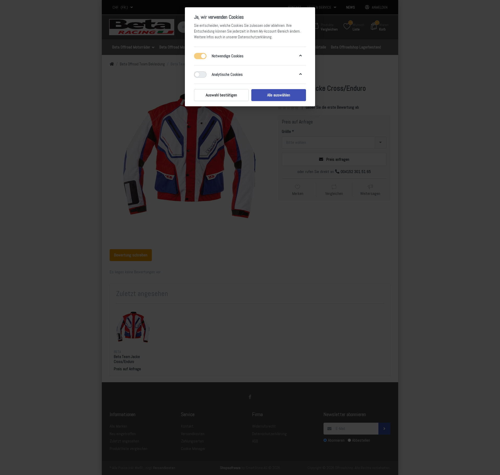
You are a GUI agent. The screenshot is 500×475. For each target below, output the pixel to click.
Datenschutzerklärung (255, 37)
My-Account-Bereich (274, 31)
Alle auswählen (278, 95)
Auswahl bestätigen (221, 95)
